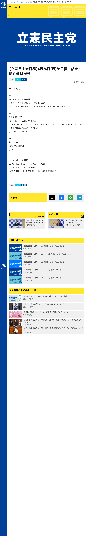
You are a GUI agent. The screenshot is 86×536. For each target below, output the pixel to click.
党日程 (24, 79)
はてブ (79, 197)
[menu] (3, 266)
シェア (61, 197)
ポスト (52, 197)
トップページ (13, 2)
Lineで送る (70, 197)
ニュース (24, 2)
